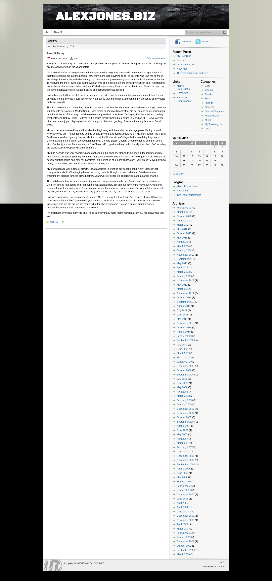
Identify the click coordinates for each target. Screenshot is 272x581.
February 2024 (185, 207)
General (54, 222)
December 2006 (185, 456)
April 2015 (182, 242)
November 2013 (185, 254)
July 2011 (182, 310)
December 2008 (185, 366)
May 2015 (182, 237)
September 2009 (186, 340)
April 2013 (182, 267)
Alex (76, 58)
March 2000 (183, 554)
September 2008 (186, 374)
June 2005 (182, 498)
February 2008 (185, 400)
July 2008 (182, 378)
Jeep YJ (181, 60)
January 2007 (184, 451)
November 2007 (185, 413)
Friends (209, 103)
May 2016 (182, 229)
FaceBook (187, 41)
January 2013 (184, 276)
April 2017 (182, 220)
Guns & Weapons (214, 111)
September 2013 (186, 259)
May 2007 (182, 434)
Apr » (182, 174)
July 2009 (182, 344)
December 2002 (185, 541)
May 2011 (182, 319)
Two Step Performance (189, 195)
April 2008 (182, 391)
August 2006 (184, 468)
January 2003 (184, 537)
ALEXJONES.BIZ (106, 12)
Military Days (212, 115)
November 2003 (185, 520)
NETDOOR (183, 93)
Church (209, 90)
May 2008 (182, 387)
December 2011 (185, 293)
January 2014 (184, 250)
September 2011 (186, 302)
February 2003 (185, 533)
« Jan (175, 174)
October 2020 (184, 216)
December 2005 (185, 494)
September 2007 (186, 421)
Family (208, 94)
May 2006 (182, 477)
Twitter (205, 41)
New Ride (182, 68)
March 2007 (183, 443)
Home (47, 32)
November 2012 (185, 280)
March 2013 (183, 272)
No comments (158, 58)
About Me (58, 32)
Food (207, 98)
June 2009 (182, 349)
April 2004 (182, 507)
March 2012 (183, 289)
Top (224, 562)
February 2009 (185, 357)
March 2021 (183, 212)
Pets (207, 128)
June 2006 (182, 473)
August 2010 (184, 331)
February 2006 (185, 486)
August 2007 (184, 426)
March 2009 (183, 353)
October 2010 (184, 327)
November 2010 (185, 323)
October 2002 (184, 545)
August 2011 (183, 306)
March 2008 (183, 396)
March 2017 (183, 224)
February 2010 (185, 336)
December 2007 (185, 408)
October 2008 (184, 370)
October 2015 (184, 233)
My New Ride (184, 56)
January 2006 (184, 490)
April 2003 (182, 524)
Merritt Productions (187, 186)
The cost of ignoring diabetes (192, 73)
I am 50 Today (55, 53)
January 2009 (184, 361)
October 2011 (184, 297)
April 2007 (182, 438)
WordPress (53, 565)
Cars (207, 85)
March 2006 (183, 481)
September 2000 (186, 550)
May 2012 (182, 284)
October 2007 (184, 417)
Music (208, 120)
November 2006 (185, 460)
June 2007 (182, 430)
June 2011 (182, 314)
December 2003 (185, 515)
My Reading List (213, 124)
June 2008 (182, 383)
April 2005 (182, 503)
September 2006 (186, 464)
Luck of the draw (186, 64)
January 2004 (184, 511)
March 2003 (183, 528)
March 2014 (183, 246)
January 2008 (184, 404)
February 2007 (185, 447)
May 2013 (182, 263)
